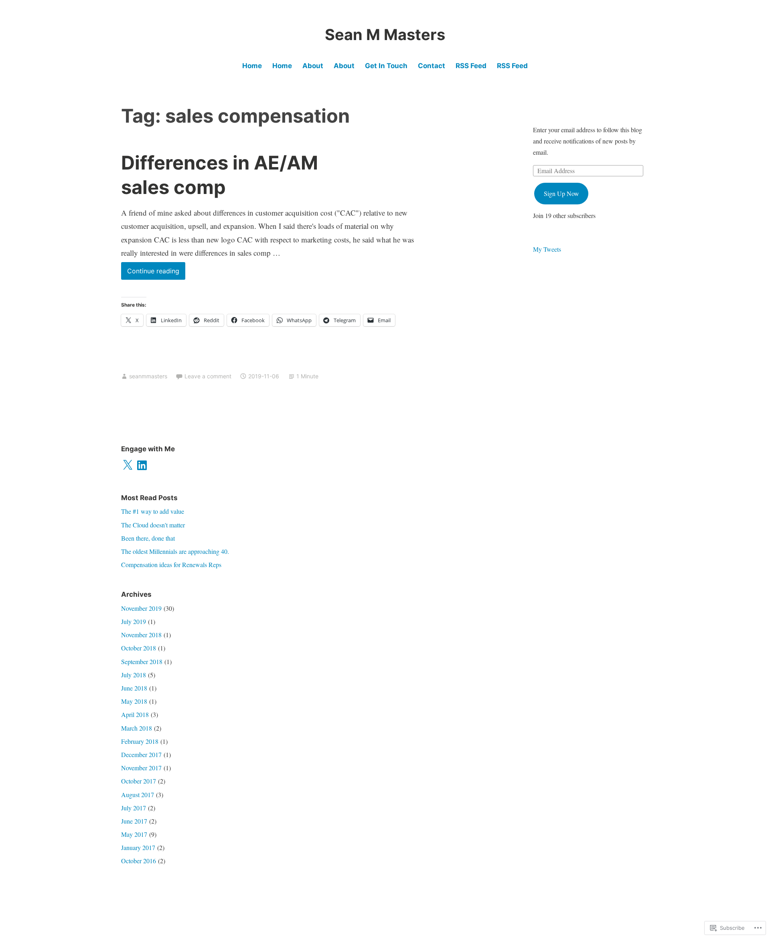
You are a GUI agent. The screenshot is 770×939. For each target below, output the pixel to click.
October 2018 (138, 648)
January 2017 (138, 847)
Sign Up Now (561, 193)
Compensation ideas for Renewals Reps (171, 564)
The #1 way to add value (152, 511)
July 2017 (133, 808)
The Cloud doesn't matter (153, 525)
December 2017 (141, 754)
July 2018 (133, 674)
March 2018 (136, 728)
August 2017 (137, 794)
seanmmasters (148, 376)
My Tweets (547, 249)
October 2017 (138, 781)
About (312, 66)
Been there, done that (148, 538)
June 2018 (134, 688)
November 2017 (141, 767)
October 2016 (138, 860)
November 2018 (141, 634)
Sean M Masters (385, 34)
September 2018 (141, 661)
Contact (431, 66)
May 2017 (134, 834)
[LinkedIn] (142, 465)
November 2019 (141, 608)
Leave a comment (207, 376)
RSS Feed (471, 66)
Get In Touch (386, 66)
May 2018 (134, 701)
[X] (127, 465)
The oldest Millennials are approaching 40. (175, 551)
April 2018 (135, 714)
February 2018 (139, 741)
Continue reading (150, 273)
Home (252, 66)
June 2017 (134, 821)
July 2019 (133, 621)
